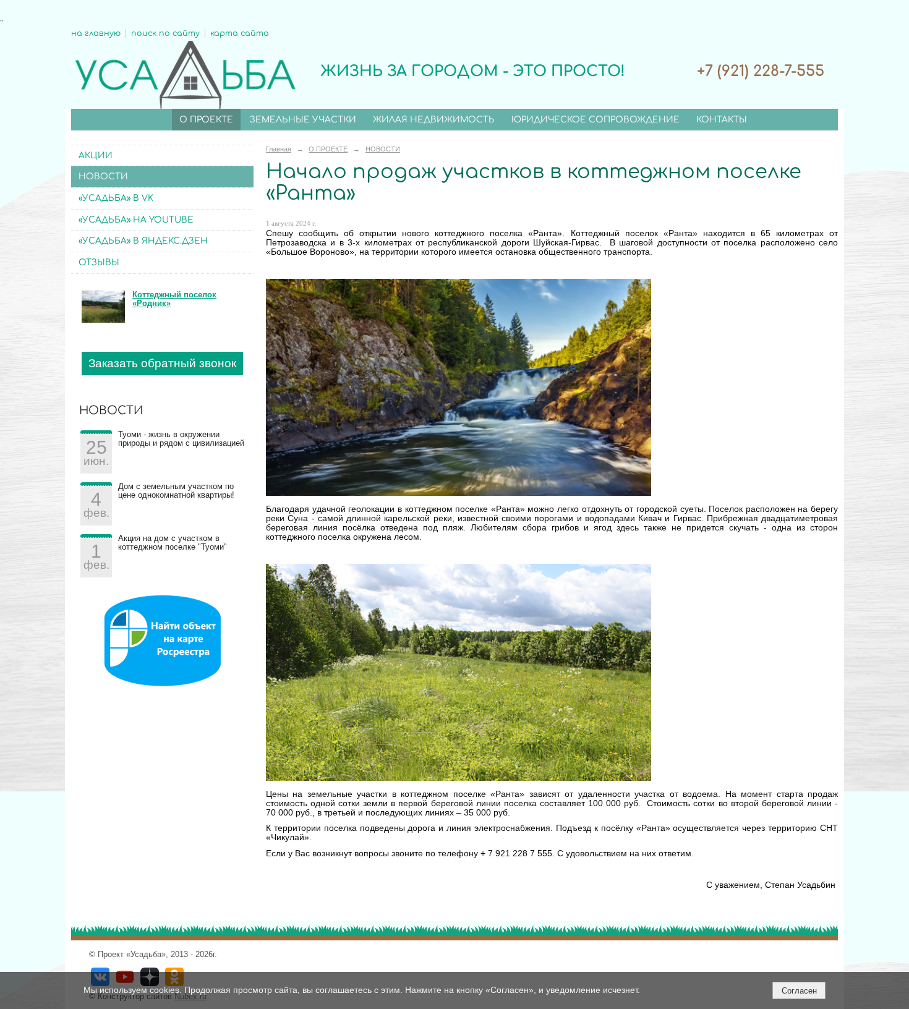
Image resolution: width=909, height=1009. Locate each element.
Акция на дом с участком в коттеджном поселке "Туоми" (172, 542)
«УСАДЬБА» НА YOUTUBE (136, 219)
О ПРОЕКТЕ (206, 119)
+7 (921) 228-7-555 (760, 71)
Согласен (799, 990)
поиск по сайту (165, 33)
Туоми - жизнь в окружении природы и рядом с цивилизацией (181, 439)
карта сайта (239, 33)
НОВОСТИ (103, 176)
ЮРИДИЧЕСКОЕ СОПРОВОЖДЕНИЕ (595, 119)
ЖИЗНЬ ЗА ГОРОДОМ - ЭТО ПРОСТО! (472, 71)
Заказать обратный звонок (162, 363)
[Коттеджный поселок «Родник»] (103, 320)
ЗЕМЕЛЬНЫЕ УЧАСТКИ (303, 119)
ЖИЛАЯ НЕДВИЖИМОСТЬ (434, 119)
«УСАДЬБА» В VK (116, 198)
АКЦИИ (96, 155)
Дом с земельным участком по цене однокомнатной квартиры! (176, 491)
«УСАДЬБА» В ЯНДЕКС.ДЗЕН (143, 240)
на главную (96, 33)
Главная (278, 149)
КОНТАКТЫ (721, 119)
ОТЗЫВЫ (99, 262)
